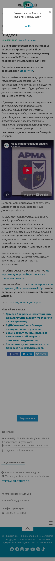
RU (30, 26)
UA (25, 26)
